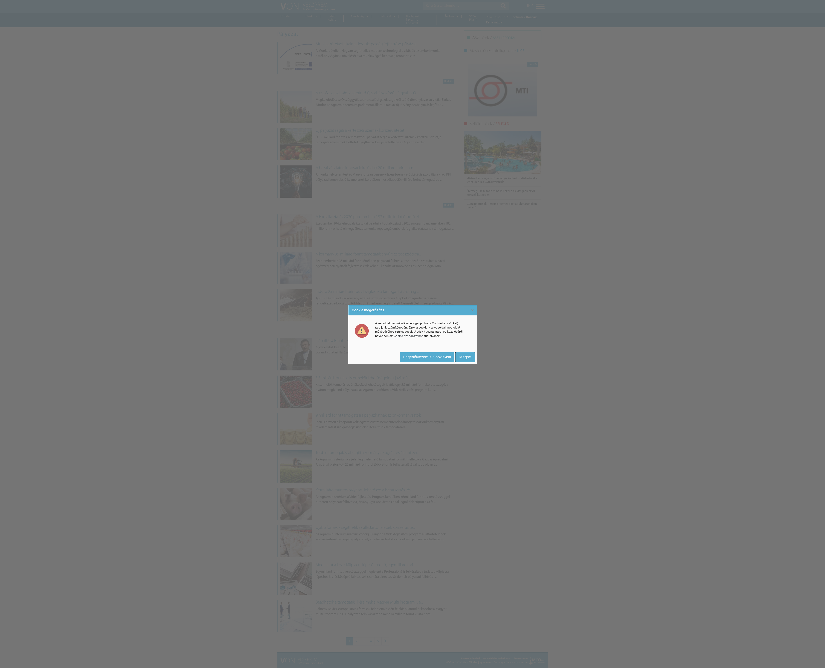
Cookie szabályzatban (408, 336)
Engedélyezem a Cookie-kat (427, 357)
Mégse (465, 357)
